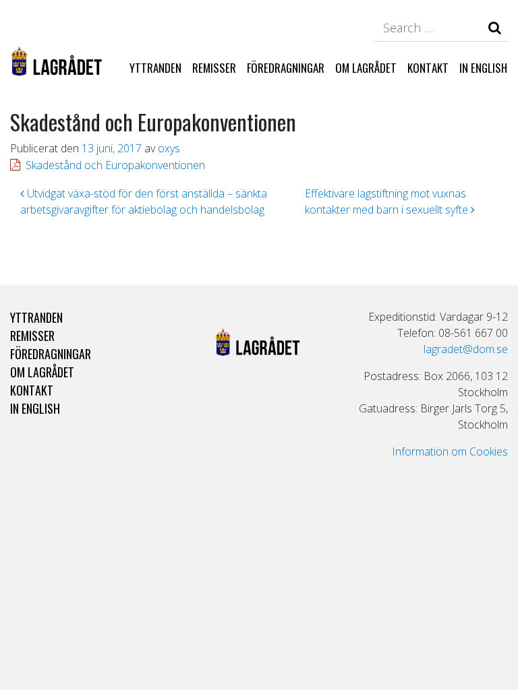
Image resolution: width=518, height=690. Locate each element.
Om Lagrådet (366, 67)
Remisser (214, 67)
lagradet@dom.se (466, 349)
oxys (169, 148)
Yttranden (155, 67)
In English (483, 67)
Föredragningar (285, 67)
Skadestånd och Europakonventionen (115, 165)
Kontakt (428, 67)
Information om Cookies (450, 451)
